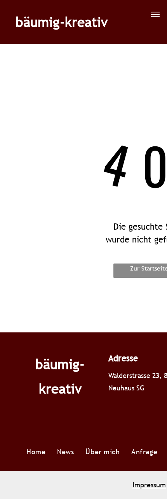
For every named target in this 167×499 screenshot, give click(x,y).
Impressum (149, 484)
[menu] (155, 14)
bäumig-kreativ (62, 22)
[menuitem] (36, 452)
